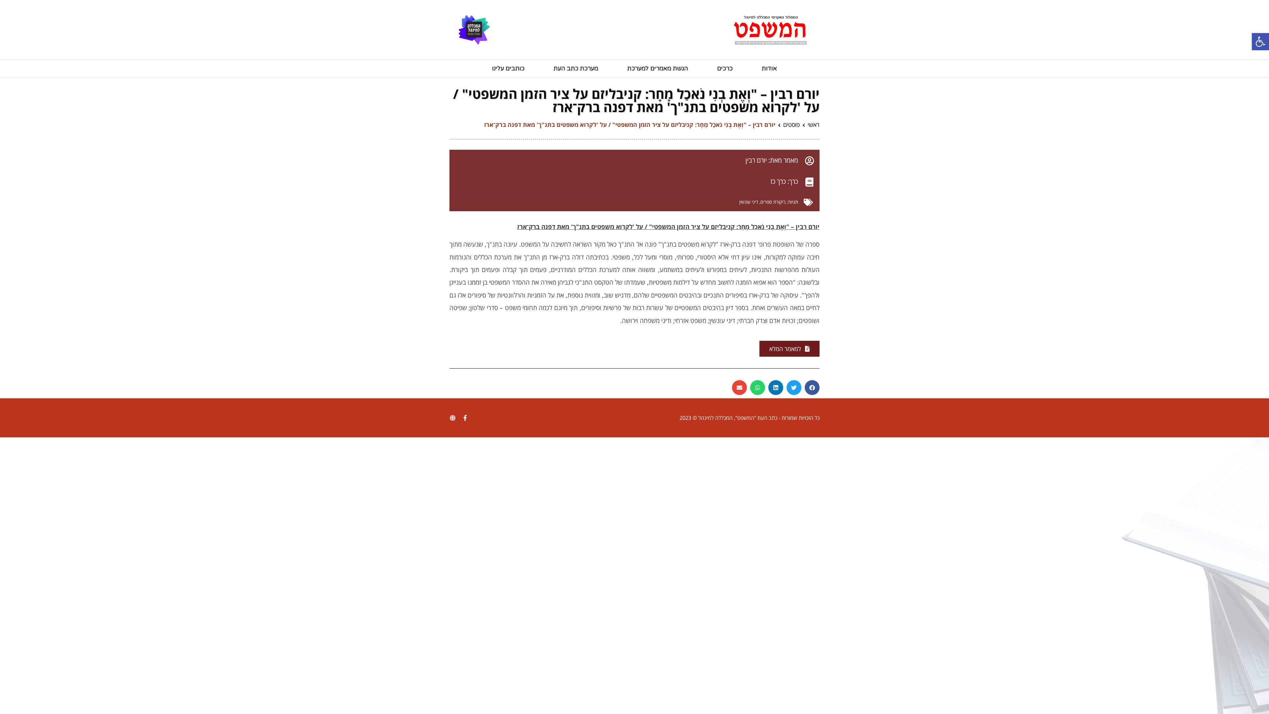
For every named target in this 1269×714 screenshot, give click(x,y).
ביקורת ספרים (773, 202)
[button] (1260, 41)
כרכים (725, 68)
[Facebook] (465, 418)
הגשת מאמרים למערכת (657, 68)
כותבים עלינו (508, 68)
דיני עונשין (748, 202)
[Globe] (452, 418)
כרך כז (778, 181)
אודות (769, 68)
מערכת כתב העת (576, 68)
